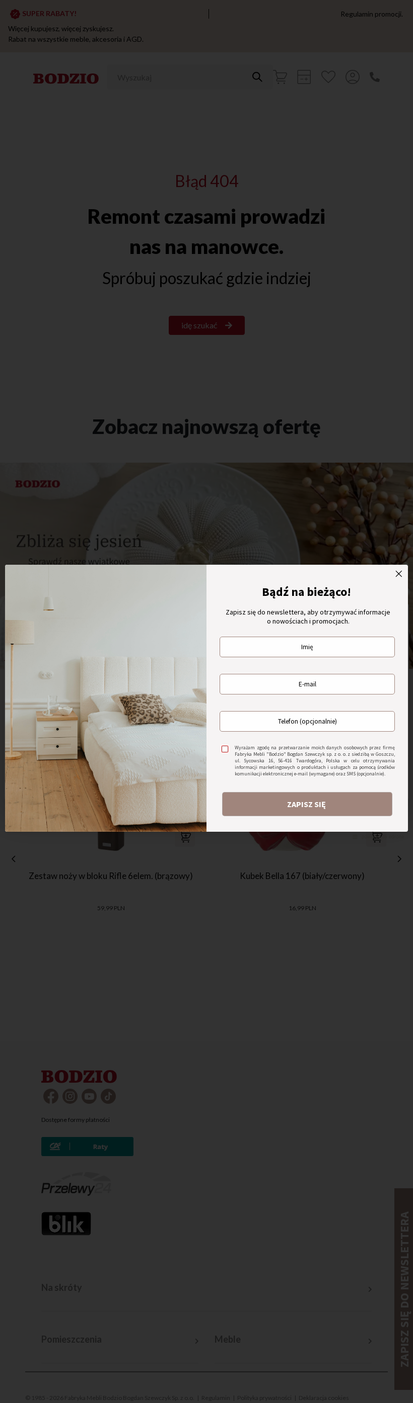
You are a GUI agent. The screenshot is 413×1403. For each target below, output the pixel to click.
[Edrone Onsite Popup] (206, 701)
